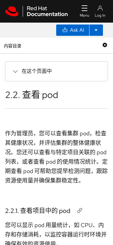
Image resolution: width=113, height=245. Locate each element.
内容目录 (12, 45)
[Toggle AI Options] (96, 30)
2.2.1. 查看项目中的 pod (37, 211)
